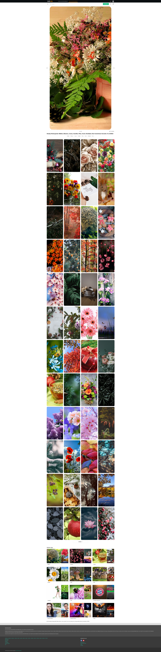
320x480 (26, 638)
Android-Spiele (6, 639)
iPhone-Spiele (6, 640)
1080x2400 (9, 638)
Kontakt (81, 644)
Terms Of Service (18, 650)
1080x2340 (12, 638)
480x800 (24, 638)
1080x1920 (6, 638)
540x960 (40, 638)
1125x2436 (37, 638)
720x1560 (29, 638)
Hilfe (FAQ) (81, 645)
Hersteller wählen (82, 642)
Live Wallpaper (6, 642)
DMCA (20, 650)
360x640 (35, 638)
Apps (5, 644)
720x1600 (21, 638)
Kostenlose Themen (7, 643)
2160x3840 (43, 638)
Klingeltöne (6, 641)
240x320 (18, 638)
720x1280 (15, 638)
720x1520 (46, 638)
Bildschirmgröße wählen (83, 643)
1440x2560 (32, 638)
